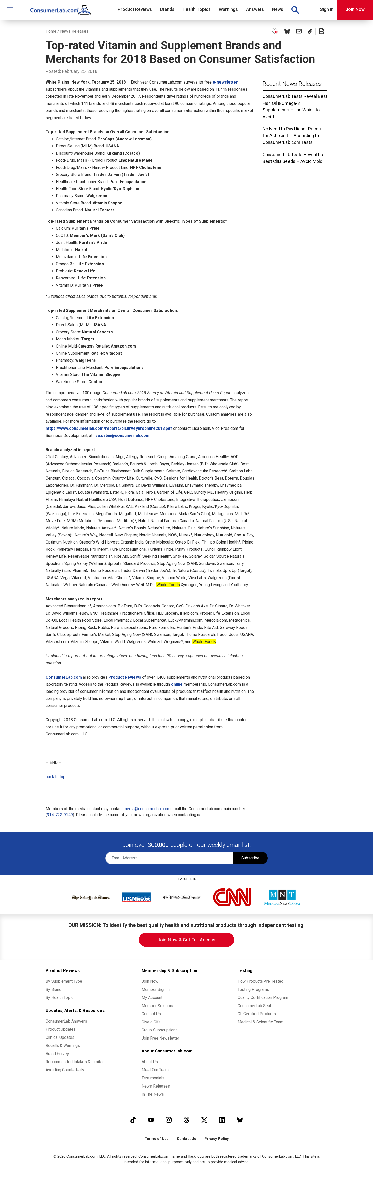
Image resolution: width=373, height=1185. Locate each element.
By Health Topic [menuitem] (59, 997)
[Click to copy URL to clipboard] (310, 31)
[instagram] (169, 1120)
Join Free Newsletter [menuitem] (160, 1038)
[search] (295, 10)
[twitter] (204, 1120)
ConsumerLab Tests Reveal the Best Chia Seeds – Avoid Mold (293, 158)
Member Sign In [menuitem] (156, 989)
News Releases (74, 31)
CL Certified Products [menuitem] (257, 1013)
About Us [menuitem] (150, 1061)
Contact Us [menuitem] (151, 1013)
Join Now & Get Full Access (186, 939)
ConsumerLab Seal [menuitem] (254, 1005)
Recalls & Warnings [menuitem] (63, 1045)
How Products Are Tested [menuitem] (260, 981)
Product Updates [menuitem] (61, 1029)
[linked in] (222, 1120)
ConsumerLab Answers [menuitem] (66, 1021)
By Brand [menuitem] (53, 989)
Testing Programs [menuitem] (253, 989)
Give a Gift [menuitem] (151, 1021)
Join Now (355, 9)
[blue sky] (240, 1120)
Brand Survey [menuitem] (57, 1053)
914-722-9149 (60, 814)
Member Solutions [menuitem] (158, 1005)
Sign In (326, 9)
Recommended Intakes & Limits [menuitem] (74, 1061)
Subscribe (250, 857)
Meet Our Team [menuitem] (155, 1069)
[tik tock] (133, 1120)
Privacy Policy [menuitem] (216, 1139)
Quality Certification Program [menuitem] (263, 997)
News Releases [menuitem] (156, 1086)
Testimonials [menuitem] (153, 1078)
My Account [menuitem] (152, 997)
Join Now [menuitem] (150, 981)
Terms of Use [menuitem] (157, 1139)
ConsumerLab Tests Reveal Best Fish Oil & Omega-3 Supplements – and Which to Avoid (295, 106)
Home (51, 31)
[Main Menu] (10, 10)
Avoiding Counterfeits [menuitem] (65, 1069)
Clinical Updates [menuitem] (60, 1037)
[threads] (186, 1120)
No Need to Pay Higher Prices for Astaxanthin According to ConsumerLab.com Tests (292, 135)
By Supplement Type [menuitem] (64, 981)
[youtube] (151, 1120)
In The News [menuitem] (153, 1094)
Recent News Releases (292, 83)
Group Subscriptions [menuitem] (160, 1030)
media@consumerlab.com (146, 808)
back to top (55, 776)
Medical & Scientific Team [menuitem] (260, 1021)
